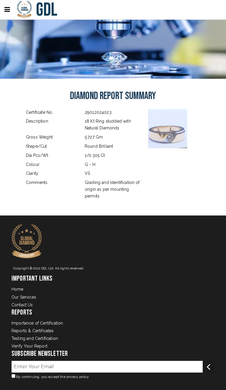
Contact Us (22, 304)
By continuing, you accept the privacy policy (52, 377)
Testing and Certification (34, 338)
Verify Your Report (29, 346)
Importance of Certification (37, 323)
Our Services (23, 297)
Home (17, 289)
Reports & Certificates (32, 330)
